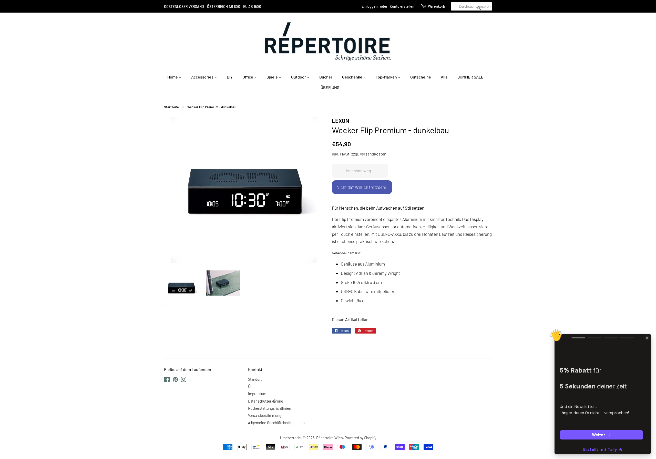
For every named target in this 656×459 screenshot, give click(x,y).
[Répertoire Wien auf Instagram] (183, 380)
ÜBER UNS (330, 87)
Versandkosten (373, 153)
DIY (230, 76)
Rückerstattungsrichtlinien (269, 408)
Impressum (257, 394)
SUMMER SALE (470, 76)
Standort (255, 379)
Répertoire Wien (329, 438)
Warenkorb (436, 6)
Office (248, 76)
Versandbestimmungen (266, 415)
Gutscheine (420, 76)
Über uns (255, 386)
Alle (444, 76)
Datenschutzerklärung (265, 401)
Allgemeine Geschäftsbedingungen (276, 423)
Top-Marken (387, 76)
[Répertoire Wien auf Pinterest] (175, 380)
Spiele (272, 76)
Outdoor (299, 76)
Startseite (171, 107)
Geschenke (352, 76)
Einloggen (370, 6)
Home (173, 76)
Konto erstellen (402, 6)
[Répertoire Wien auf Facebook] (167, 380)
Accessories (202, 76)
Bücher (325, 76)
